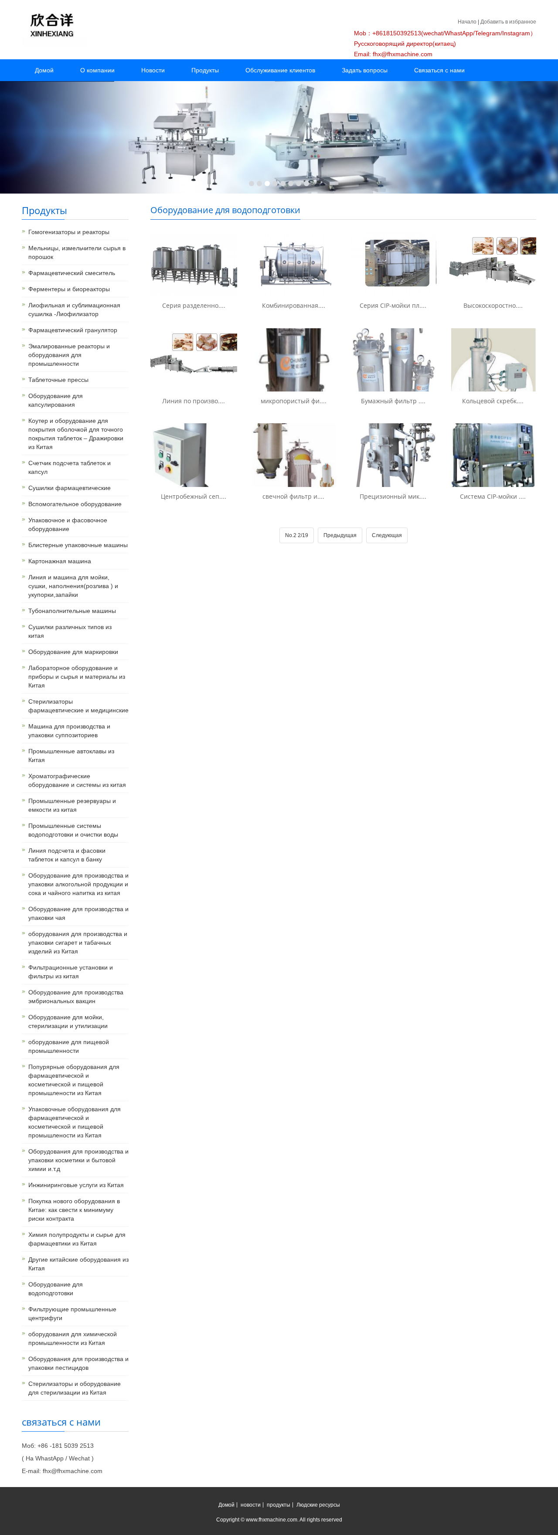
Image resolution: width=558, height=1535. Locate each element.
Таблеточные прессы (58, 379)
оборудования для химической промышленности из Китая (72, 1338)
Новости (153, 70)
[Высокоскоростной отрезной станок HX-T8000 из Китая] (492, 264)
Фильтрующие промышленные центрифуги (72, 1313)
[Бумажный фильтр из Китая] (393, 359)
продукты (278, 1505)
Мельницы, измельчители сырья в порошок (77, 252)
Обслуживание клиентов (280, 70)
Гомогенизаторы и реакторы (68, 231)
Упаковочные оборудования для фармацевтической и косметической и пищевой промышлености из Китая (74, 1122)
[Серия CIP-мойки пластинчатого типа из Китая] (393, 264)
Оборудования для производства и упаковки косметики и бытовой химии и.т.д (78, 1160)
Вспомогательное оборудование (75, 503)
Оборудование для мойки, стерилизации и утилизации (68, 1021)
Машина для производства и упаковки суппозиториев (69, 731)
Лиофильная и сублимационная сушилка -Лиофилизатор (74, 309)
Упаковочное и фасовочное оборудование (67, 524)
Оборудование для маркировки (73, 651)
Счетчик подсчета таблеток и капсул (69, 467)
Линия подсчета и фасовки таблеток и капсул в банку (66, 855)
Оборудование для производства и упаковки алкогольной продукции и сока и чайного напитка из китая (78, 884)
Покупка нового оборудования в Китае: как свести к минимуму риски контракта (74, 1210)
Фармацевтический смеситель (71, 272)
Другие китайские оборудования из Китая (78, 1264)
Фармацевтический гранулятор (72, 330)
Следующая (387, 535)
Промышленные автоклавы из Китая (71, 755)
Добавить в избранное (508, 22)
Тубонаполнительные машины (72, 610)
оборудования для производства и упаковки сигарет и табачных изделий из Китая (77, 942)
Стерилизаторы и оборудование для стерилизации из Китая (74, 1388)
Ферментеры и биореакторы (69, 289)
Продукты (205, 70)
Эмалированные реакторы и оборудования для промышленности (69, 355)
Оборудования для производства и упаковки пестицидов (78, 1363)
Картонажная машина (59, 561)
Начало (467, 22)
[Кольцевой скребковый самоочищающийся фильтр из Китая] (492, 359)
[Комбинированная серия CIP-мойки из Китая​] (293, 264)
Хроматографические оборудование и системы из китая (77, 780)
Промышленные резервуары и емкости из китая (72, 805)
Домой (44, 70)
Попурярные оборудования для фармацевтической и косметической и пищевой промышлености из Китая (73, 1079)
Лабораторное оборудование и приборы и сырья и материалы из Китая (76, 676)
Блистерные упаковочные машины (78, 544)
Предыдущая (340, 535)
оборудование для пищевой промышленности (68, 1046)
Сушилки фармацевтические (69, 487)
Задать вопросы (365, 70)
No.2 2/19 (296, 535)
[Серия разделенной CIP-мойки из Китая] (193, 264)
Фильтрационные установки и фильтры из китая (70, 972)
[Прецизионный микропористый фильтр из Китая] (393, 455)
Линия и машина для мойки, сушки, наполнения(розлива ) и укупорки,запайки (73, 586)
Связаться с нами (439, 70)
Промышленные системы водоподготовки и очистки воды (73, 830)
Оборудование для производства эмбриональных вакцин (75, 996)
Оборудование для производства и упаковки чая (78, 913)
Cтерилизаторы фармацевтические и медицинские (78, 706)
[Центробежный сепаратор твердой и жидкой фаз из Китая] (193, 455)
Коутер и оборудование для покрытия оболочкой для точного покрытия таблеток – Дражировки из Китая (75, 433)
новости (251, 1505)
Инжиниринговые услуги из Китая (76, 1184)
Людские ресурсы (318, 1505)
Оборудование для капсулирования (55, 400)
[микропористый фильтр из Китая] (293, 359)
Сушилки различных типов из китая (70, 631)
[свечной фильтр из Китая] (293, 455)
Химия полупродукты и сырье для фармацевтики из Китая (77, 1239)
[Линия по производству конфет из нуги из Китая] (193, 359)
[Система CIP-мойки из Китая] (492, 455)
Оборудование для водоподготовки (55, 1289)
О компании (97, 70)
